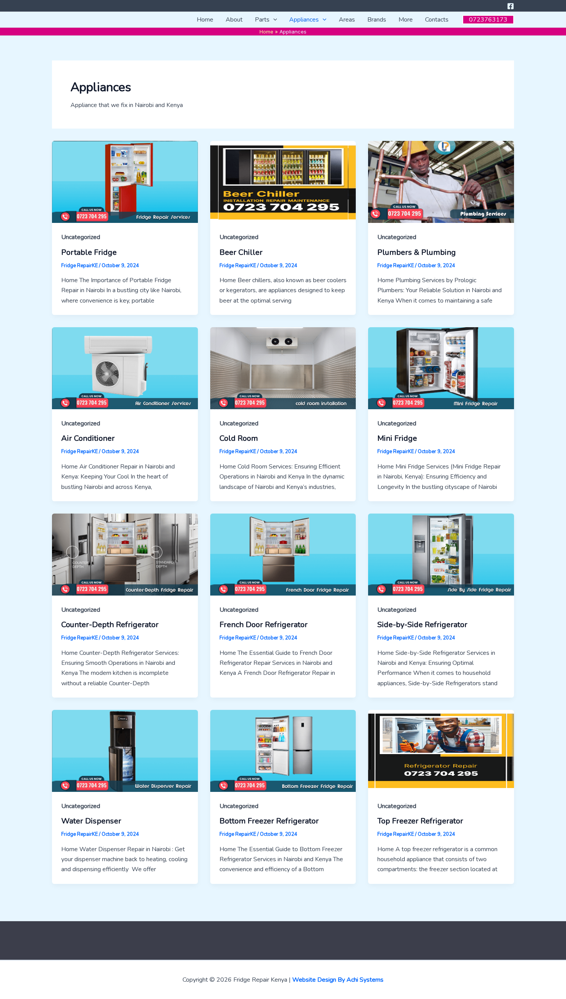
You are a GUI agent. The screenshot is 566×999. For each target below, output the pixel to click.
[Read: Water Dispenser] (125, 750)
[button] (273, 19)
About (234, 19)
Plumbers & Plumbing (416, 252)
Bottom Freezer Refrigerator (269, 821)
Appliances (304, 19)
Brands (376, 19)
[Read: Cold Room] (283, 368)
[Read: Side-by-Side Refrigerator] (441, 554)
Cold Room (238, 438)
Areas (347, 19)
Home (205, 19)
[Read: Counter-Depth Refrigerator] (125, 554)
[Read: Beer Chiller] (283, 181)
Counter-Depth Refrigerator (110, 624)
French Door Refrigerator (263, 624)
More (406, 19)
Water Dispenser (91, 821)
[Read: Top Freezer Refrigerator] (441, 750)
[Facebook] (510, 6)
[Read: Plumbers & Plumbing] (441, 181)
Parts (262, 19)
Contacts (437, 19)
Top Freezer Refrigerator (420, 821)
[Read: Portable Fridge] (125, 181)
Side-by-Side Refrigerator (422, 624)
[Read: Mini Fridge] (441, 368)
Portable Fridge (89, 252)
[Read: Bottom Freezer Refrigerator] (283, 750)
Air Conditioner (88, 438)
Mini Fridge (397, 438)
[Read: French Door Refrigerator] (283, 554)
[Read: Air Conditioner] (125, 368)
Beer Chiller (241, 252)
